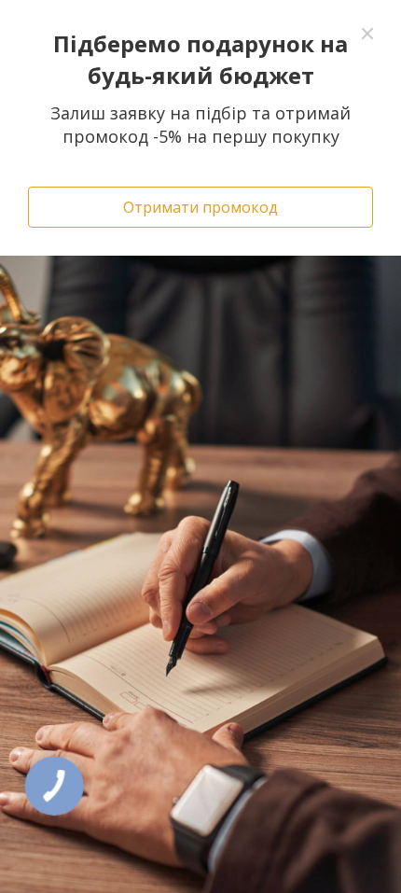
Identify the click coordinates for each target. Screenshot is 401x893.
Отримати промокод (200, 207)
